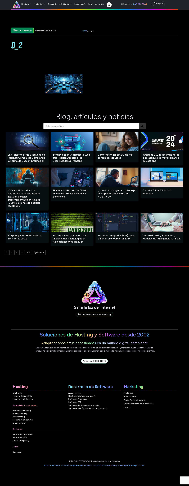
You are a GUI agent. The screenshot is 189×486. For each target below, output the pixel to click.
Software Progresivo (77, 399)
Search (142, 126)
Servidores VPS (20, 437)
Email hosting (19, 423)
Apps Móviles (74, 393)
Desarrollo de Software (59, 4)
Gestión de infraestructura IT (82, 396)
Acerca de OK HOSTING (94, 361)
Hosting (25, 4)
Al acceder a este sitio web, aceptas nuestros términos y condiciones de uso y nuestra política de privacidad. (94, 465)
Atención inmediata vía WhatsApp (95, 314)
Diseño (127, 407)
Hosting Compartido (22, 396)
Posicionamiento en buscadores (139, 403)
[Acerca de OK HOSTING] (94, 364)
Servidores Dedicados (23, 434)
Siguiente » (39, 252)
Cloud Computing (21, 440)
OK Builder (17, 393)
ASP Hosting (19, 416)
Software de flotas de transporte (83, 405)
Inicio (84, 30)
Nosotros (99, 4)
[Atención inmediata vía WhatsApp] (94, 317)
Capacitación (80, 4)
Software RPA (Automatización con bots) (87, 408)
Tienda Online (130, 396)
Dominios (17, 452)
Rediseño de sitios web (134, 400)
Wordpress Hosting (22, 410)
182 (28, 252)
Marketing (38, 4)
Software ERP (74, 402)
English (159, 3)
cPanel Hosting (20, 413)
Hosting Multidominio (23, 399)
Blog (90, 4)
